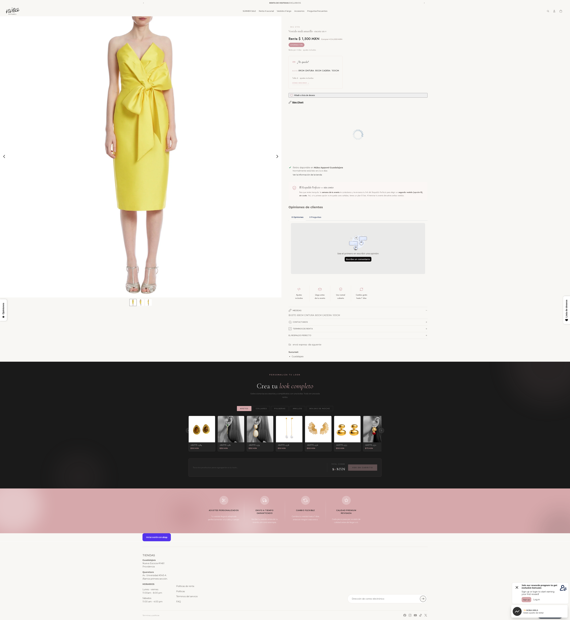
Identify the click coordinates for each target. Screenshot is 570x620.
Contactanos (300, 322)
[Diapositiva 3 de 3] (148, 302)
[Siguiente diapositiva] (278, 157)
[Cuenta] (554, 11)
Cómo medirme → (300, 83)
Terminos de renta (303, 329)
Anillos (297, 409)
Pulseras (279, 409)
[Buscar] (548, 11)
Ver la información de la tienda (307, 174)
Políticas (180, 591)
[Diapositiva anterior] (3, 157)
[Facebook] (405, 615)
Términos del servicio (187, 596)
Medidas (297, 310)
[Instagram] (410, 615)
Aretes (244, 409)
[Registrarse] (423, 599)
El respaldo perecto (300, 335)
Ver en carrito (362, 468)
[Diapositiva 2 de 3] (140, 302)
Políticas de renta (185, 586)
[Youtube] (415, 615)
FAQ (178, 601)
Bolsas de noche (319, 409)
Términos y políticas (150, 615)
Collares (261, 409)
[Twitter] (426, 615)
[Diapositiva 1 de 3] (133, 302)
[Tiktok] (420, 615)
